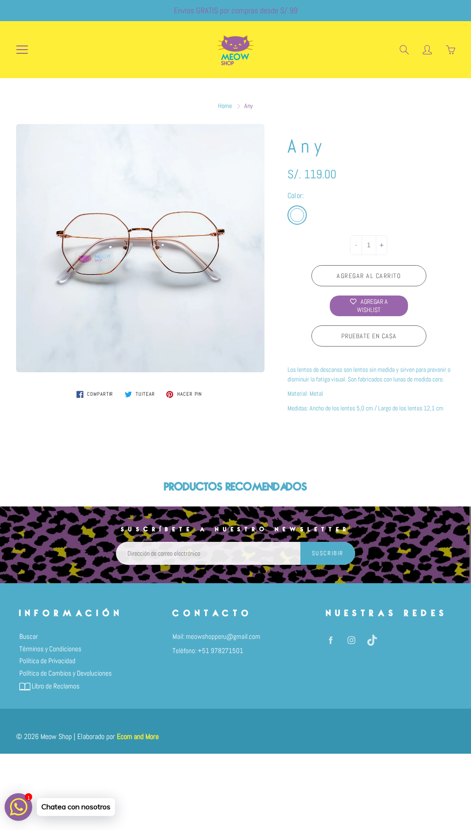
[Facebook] (331, 640)
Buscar (28, 636)
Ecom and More (138, 736)
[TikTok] (372, 640)
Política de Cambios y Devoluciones (65, 673)
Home (225, 106)
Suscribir (328, 553)
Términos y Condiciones (50, 649)
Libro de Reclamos (55, 686)
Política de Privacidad (47, 661)
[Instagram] (352, 640)
